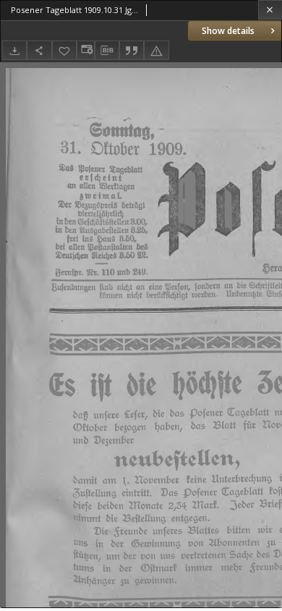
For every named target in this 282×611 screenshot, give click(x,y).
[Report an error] (156, 50)
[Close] (270, 10)
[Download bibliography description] (107, 51)
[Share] (39, 50)
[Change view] (85, 50)
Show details (228, 31)
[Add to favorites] (64, 50)
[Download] (14, 50)
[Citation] (131, 50)
